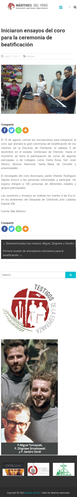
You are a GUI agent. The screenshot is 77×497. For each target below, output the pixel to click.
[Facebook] (4, 130)
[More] (25, 130)
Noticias (31, 56)
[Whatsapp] (18, 130)
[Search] (70, 275)
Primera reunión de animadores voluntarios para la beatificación (33, 253)
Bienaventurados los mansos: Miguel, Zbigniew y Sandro (38, 243)
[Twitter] (11, 130)
